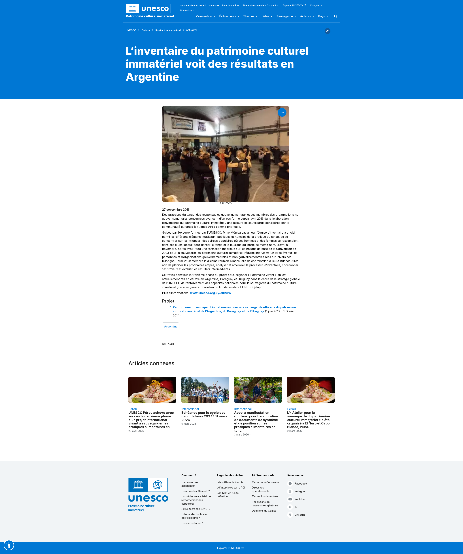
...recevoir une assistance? (189, 484)
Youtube (300, 499)
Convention (204, 16)
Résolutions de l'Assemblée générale (265, 503)
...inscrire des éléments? (195, 491)
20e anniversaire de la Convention (261, 5)
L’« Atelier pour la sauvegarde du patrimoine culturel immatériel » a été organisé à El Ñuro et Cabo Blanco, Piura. (308, 420)
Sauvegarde (284, 16)
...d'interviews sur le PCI (231, 487)
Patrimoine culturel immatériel (150, 16)
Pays (321, 16)
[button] (327, 33)
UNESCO (131, 30)
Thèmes (248, 16)
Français (314, 5)
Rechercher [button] (334, 16)
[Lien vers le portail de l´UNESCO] (150, 8)
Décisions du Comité (264, 510)
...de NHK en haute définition (228, 494)
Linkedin (300, 514)
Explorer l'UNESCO (293, 5)
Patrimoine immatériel (168, 30)
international (190, 409)
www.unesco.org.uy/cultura (210, 293)
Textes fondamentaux (265, 496)
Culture (146, 30)
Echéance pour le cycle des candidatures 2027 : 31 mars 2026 (204, 416)
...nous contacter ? (192, 523)
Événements (227, 16)
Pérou (132, 409)
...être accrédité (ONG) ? (195, 508)
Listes (265, 16)
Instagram (300, 491)
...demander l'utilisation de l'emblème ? (194, 516)
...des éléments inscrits (230, 482)
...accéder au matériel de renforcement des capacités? (196, 500)
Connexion (186, 10)
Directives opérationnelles (261, 489)
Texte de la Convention (266, 482)
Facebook (301, 483)
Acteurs (305, 16)
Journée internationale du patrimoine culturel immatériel (209, 5)
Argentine (170, 326)
